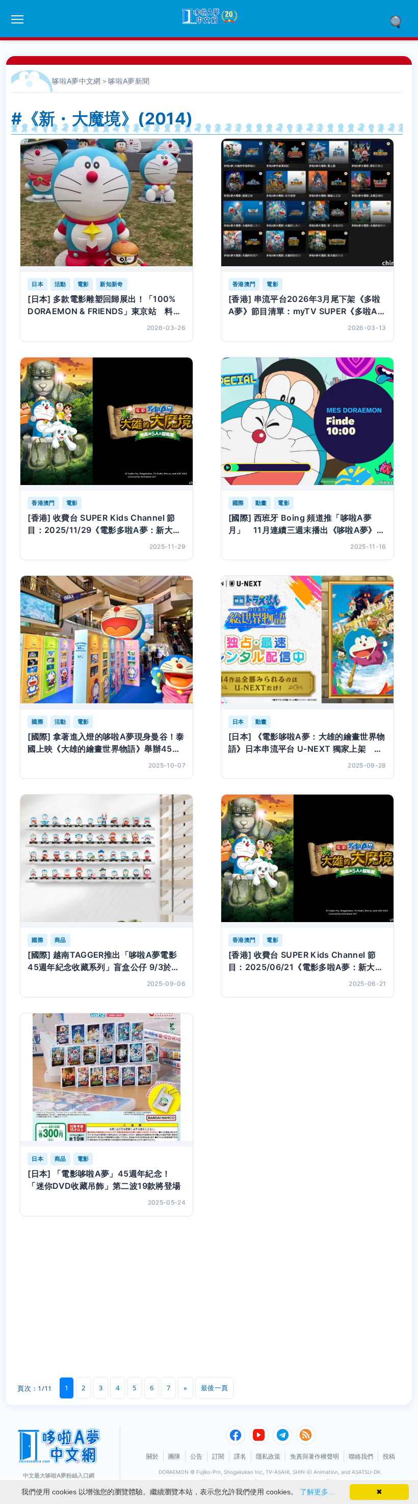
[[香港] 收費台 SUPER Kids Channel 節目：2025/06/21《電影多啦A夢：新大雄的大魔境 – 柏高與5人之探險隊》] (307, 861)
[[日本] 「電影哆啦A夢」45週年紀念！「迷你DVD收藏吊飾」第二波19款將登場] (106, 1079)
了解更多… (317, 1492)
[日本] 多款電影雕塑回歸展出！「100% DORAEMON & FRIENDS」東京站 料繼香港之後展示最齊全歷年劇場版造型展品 (104, 305)
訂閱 (218, 1456)
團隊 (174, 1456)
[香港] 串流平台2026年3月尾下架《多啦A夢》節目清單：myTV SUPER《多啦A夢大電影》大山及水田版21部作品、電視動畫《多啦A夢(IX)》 (307, 305)
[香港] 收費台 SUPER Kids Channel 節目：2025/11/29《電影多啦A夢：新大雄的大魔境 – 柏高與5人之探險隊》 (104, 524)
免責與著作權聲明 (314, 1456)
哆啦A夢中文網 (76, 81)
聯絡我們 (361, 1456)
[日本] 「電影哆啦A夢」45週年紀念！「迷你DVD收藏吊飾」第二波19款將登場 (104, 1179)
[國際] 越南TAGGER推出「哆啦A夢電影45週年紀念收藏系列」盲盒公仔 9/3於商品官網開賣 (104, 961)
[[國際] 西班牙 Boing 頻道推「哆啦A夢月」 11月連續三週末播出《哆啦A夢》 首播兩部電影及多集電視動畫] (307, 424)
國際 (238, 502)
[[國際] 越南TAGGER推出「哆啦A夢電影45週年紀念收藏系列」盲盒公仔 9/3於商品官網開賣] (106, 861)
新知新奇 (111, 284)
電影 (83, 284)
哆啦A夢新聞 (128, 81)
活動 (60, 284)
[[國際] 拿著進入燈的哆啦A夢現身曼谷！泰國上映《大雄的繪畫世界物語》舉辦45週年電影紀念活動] (106, 642)
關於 (152, 1456)
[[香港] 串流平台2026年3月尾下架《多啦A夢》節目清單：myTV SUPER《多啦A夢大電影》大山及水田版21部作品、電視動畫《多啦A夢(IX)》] (307, 205)
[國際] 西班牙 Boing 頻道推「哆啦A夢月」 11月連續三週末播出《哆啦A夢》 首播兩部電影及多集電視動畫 (306, 524)
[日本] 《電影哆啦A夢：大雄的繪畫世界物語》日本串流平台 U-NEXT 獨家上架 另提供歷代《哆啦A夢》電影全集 (306, 743)
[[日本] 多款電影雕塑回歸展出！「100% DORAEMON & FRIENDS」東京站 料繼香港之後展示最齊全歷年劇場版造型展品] (106, 205)
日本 (37, 284)
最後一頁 (214, 1387)
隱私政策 (268, 1456)
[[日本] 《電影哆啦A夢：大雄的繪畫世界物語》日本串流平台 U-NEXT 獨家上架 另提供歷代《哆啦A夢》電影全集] (307, 642)
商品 (60, 940)
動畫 (261, 502)
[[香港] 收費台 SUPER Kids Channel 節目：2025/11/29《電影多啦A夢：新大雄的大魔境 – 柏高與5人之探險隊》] (106, 424)
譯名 (240, 1456)
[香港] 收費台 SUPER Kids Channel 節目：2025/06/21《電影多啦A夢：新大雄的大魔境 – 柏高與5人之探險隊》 (305, 961)
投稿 (389, 1456)
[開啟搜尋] (399, 21)
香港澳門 (243, 284)
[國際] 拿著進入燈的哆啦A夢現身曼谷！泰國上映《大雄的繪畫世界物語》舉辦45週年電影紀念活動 (106, 743)
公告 (196, 1456)
